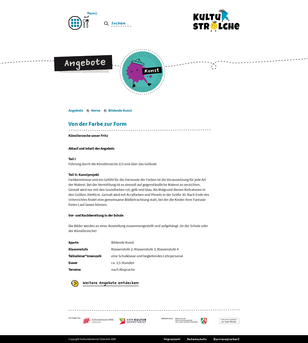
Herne (95, 110)
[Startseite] (216, 19)
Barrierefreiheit (227, 339)
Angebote (75, 110)
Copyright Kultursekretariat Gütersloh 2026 (92, 339)
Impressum (172, 339)
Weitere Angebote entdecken (111, 283)
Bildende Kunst (120, 110)
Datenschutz (197, 339)
